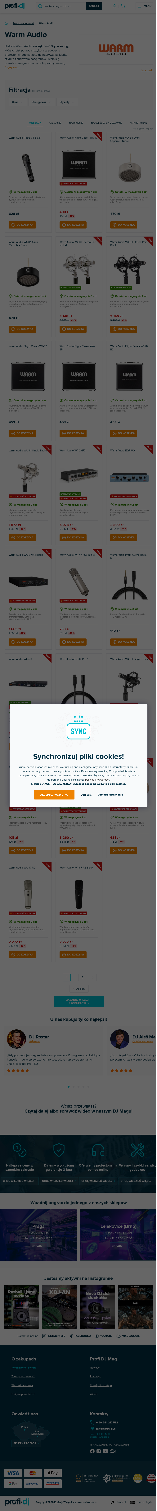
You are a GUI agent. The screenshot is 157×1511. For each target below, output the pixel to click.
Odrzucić (86, 794)
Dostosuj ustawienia (110, 794)
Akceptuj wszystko (54, 794)
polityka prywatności (97, 779)
